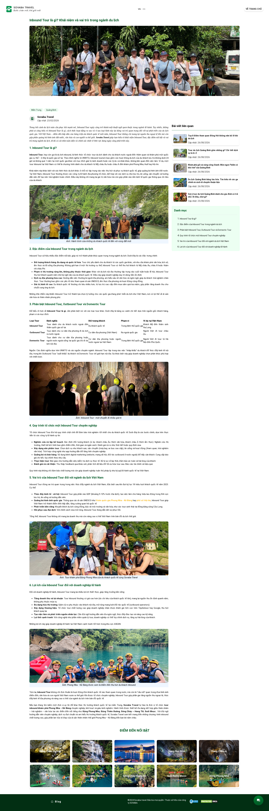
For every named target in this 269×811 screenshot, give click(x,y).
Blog (58, 801)
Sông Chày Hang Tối (134, 775)
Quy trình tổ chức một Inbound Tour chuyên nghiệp (202, 235)
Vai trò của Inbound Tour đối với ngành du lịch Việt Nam (204, 241)
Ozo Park (50, 775)
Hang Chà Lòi (219, 751)
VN (139, 9)
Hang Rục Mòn (176, 751)
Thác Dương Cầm (92, 751)
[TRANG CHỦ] (23, 9)
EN (144, 9)
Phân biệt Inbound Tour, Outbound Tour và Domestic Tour (205, 230)
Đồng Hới (134, 751)
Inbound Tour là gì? (188, 219)
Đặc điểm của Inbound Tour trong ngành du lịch (201, 224)
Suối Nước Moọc (176, 775)
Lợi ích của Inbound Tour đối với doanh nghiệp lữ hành (203, 247)
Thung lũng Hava (92, 775)
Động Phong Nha (219, 775)
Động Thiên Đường (50, 751)
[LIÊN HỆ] (258, 800)
